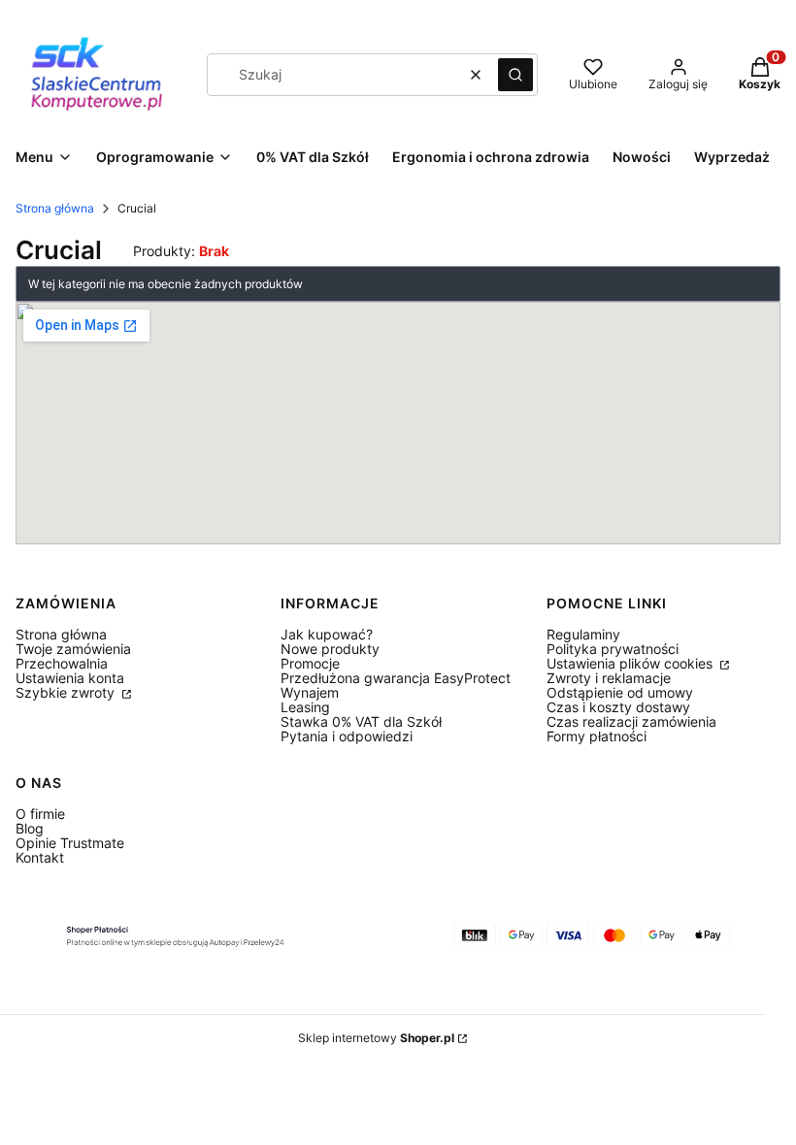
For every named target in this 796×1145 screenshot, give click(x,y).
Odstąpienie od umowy (620, 692)
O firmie (40, 813)
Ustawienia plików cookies (631, 663)
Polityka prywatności (613, 648)
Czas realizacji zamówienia (631, 721)
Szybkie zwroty (67, 692)
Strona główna (55, 208)
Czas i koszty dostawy (618, 707)
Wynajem (310, 692)
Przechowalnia (62, 663)
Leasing (305, 707)
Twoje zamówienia (73, 648)
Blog (30, 828)
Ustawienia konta (70, 678)
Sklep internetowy (376, 1037)
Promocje (310, 663)
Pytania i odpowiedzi (347, 736)
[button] (515, 74)
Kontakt (40, 857)
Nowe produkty (330, 648)
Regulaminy (583, 634)
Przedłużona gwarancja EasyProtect (396, 678)
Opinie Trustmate (70, 842)
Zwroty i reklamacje (609, 678)
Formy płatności (597, 736)
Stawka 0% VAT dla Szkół (361, 721)
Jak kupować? (327, 634)
